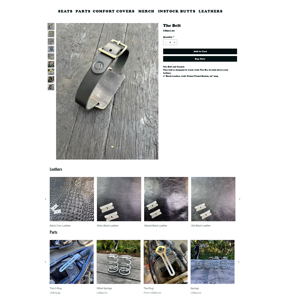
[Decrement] (165, 42)
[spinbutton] (170, 42)
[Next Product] (239, 199)
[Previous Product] (45, 199)
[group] (142, 202)
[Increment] (175, 42)
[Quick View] (72, 199)
